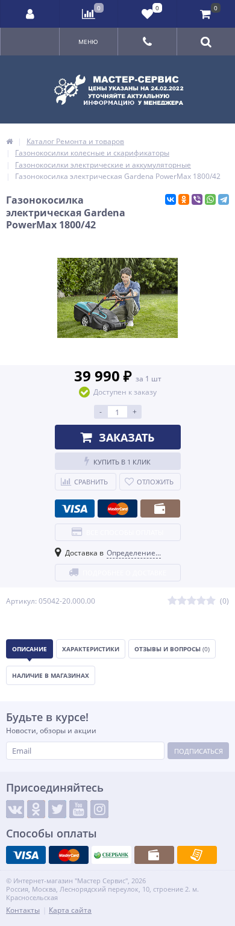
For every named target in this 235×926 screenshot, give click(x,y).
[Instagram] (99, 809)
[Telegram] (223, 199)
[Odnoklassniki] (36, 809)
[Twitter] (57, 809)
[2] (182, 601)
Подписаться (198, 751)
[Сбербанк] (111, 855)
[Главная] (9, 141)
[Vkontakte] (15, 809)
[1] (172, 601)
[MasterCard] (117, 508)
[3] (191, 601)
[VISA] (75, 508)
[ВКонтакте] (170, 199)
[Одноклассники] (183, 199)
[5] (211, 601)
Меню (88, 41)
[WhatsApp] (210, 199)
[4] (201, 601)
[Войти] (30, 14)
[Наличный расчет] (160, 508)
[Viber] (197, 199)
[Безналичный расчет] (197, 855)
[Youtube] (78, 809)
